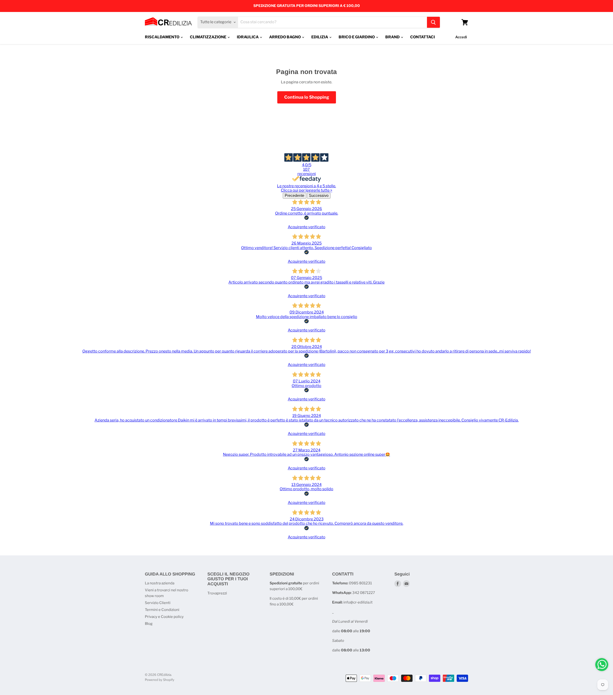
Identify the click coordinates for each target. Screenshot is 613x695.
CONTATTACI (422, 37)
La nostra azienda (159, 583)
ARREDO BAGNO (285, 37)
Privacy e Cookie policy (164, 617)
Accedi (461, 37)
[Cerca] (433, 22)
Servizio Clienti (157, 603)
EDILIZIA (320, 37)
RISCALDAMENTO (162, 37)
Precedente (294, 196)
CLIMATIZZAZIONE (208, 37)
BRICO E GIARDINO (357, 37)
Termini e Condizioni (162, 610)
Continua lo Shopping (306, 97)
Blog (149, 623)
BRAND (392, 37)
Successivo (319, 196)
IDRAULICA (248, 37)
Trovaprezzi (217, 593)
